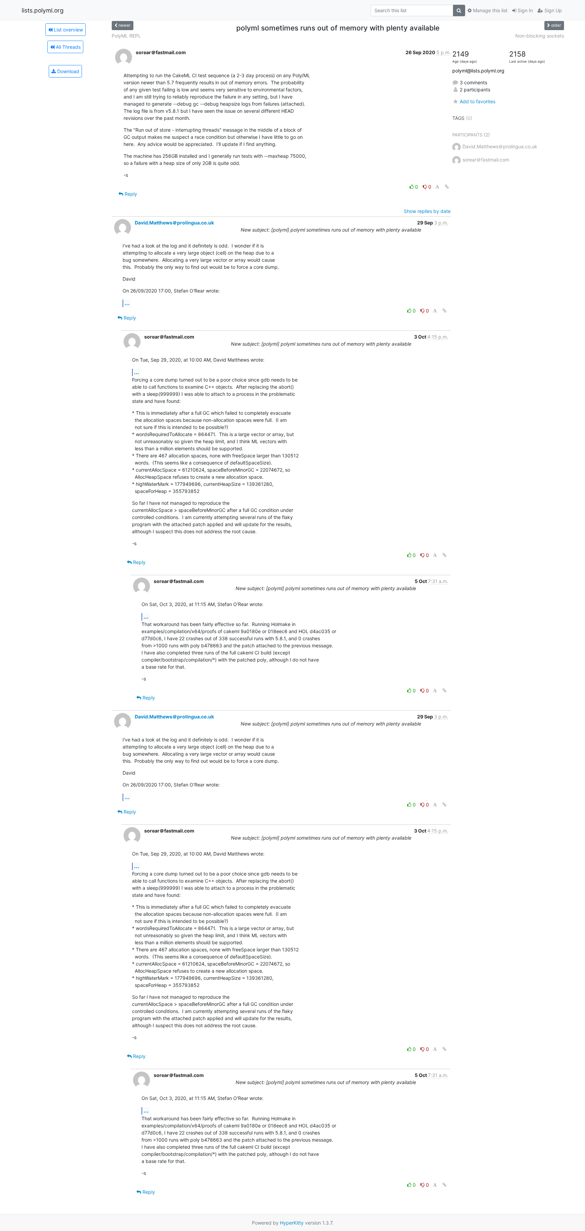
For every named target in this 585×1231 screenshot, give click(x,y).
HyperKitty (292, 1223)
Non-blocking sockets (539, 36)
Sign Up (552, 10)
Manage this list (489, 10)
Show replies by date (427, 211)
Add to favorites (477, 101)
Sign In (524, 10)
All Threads (68, 47)
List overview (67, 30)
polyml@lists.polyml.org (478, 70)
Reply (130, 194)
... (127, 303)
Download (67, 71)
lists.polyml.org (43, 10)
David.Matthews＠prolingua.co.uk (174, 222)
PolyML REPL (126, 36)
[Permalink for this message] (447, 186)
